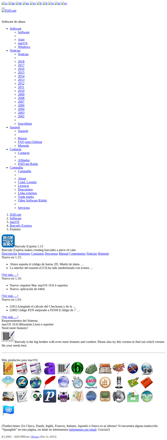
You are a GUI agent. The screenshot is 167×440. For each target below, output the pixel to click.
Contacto (15, 149)
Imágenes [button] (24, 253)
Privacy (35, 436)
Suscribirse (25, 123)
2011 (21, 87)
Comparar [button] (37, 253)
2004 (21, 109)
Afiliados (24, 160)
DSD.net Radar (28, 164)
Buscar (22, 138)
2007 (21, 101)
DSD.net (15, 214)
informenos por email (82, 429)
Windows (24, 47)
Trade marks (26, 196)
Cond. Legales (27, 182)
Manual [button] (63, 253)
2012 (21, 83)
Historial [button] (103, 253)
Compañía (16, 167)
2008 (21, 98)
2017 (21, 65)
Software (15, 28)
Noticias (15, 50)
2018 (21, 61)
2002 (21, 116)
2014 (21, 76)
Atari (21, 39)
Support (15, 127)
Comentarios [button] (77, 253)
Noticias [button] (91, 253)
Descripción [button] (9, 253)
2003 (21, 112)
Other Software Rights (32, 200)
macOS (22, 43)
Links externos (27, 193)
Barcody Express (21, 225)
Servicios (24, 207)
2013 (21, 79)
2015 (21, 72)
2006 (21, 105)
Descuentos (25, 189)
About (22, 178)
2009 (21, 94)
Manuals (23, 145)
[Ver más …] (10, 274)
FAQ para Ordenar (30, 142)
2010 (21, 90)
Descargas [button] (51, 253)
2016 (21, 68)
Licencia (23, 185)
